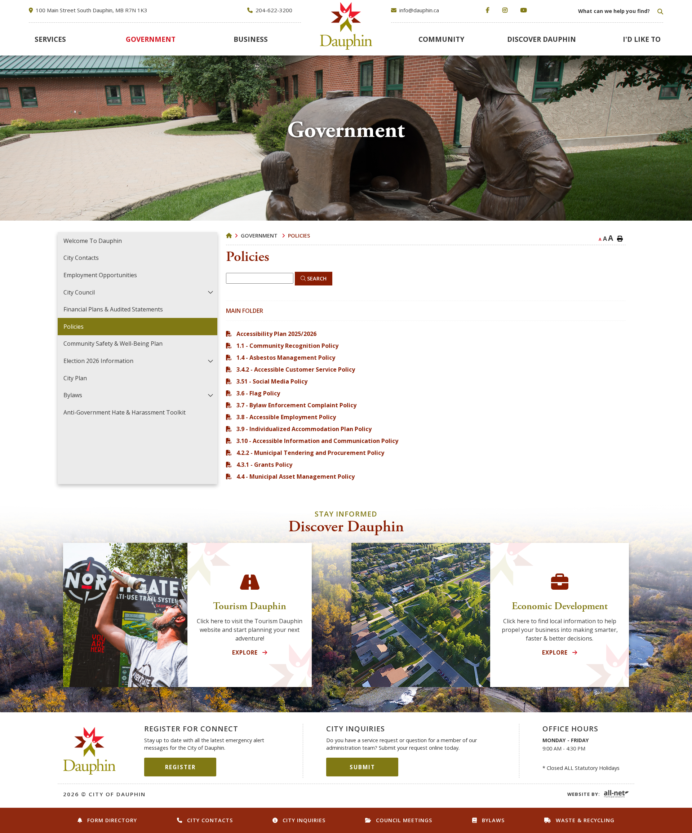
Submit (362, 767)
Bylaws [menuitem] (72, 395)
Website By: (583, 794)
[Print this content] (620, 238)
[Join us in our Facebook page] (489, 10)
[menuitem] (50, 39)
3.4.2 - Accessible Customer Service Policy (295, 369)
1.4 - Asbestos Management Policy (285, 358)
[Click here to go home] (233, 235)
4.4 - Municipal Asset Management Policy (295, 476)
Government (260, 235)
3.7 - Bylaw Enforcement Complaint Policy (296, 405)
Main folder (244, 311)
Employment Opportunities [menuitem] (100, 275)
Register (180, 767)
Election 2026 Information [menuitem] (98, 361)
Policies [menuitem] (73, 327)
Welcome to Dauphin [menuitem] (92, 241)
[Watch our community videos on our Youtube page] (525, 10)
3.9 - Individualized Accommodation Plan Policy (304, 429)
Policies (299, 235)
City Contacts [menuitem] (81, 258)
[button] (210, 292)
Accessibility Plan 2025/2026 (276, 334)
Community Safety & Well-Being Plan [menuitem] (113, 343)
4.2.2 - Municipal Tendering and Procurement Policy (310, 453)
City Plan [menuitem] (75, 378)
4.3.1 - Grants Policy (264, 465)
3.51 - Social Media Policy (271, 381)
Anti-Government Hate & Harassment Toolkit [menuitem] (124, 412)
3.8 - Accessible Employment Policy (286, 417)
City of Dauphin (89, 751)
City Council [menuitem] (79, 292)
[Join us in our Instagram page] (506, 10)
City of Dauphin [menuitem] (346, 26)
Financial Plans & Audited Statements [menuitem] (113, 309)
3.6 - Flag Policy (258, 393)
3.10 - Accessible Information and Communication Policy (317, 441)
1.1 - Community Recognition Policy (287, 346)
